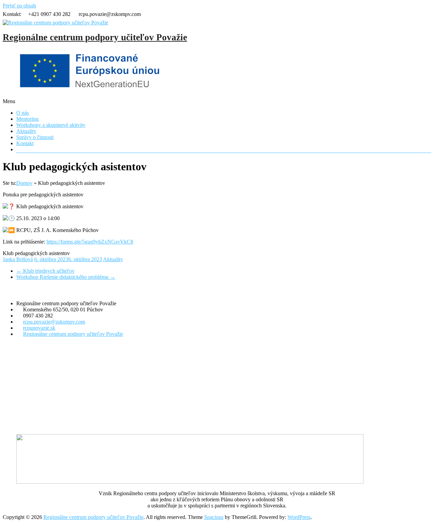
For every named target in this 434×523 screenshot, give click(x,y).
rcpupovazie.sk (39, 328)
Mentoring (27, 119)
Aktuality (26, 131)
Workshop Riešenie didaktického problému (65, 277)
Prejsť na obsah (19, 5)
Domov (24, 183)
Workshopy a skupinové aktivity (50, 125)
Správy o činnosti (35, 137)
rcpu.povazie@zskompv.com (54, 322)
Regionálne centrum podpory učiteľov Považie (95, 37)
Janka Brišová (18, 259)
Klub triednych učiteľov (45, 271)
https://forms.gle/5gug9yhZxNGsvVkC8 (89, 242)
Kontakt (25, 143)
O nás (22, 113)
